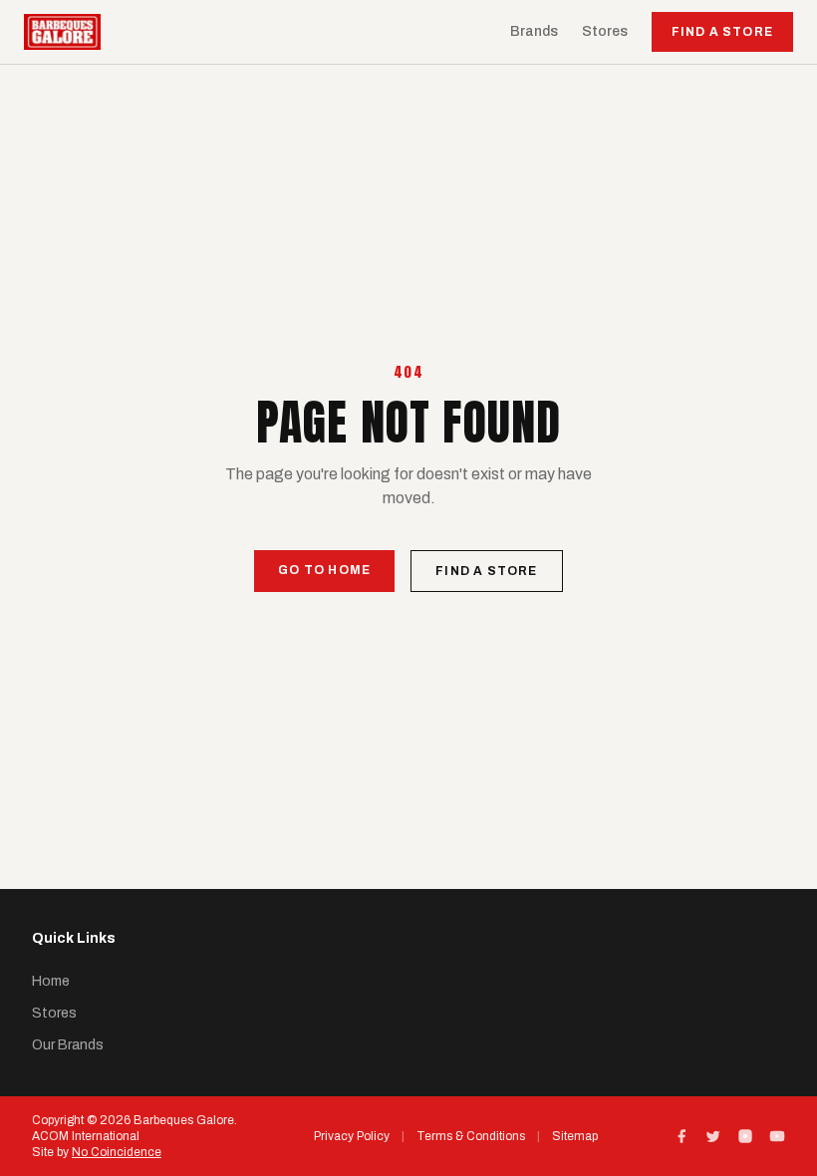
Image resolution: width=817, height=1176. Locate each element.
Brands (534, 31)
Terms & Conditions (470, 1136)
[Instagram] (745, 1136)
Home (51, 981)
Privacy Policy (352, 1136)
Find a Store (722, 32)
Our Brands (68, 1044)
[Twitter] (713, 1136)
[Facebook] (681, 1136)
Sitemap (575, 1136)
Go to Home (324, 570)
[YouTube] (777, 1136)
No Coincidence (116, 1152)
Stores (605, 31)
